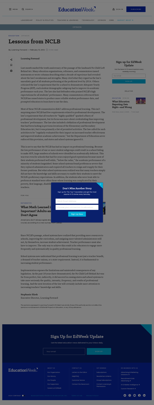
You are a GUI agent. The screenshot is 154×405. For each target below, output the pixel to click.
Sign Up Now (77, 214)
